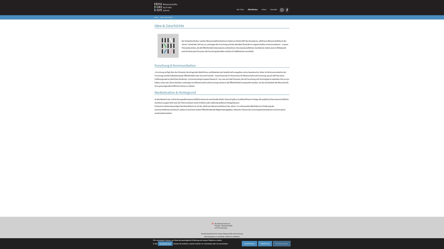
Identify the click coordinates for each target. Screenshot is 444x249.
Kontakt (273, 9)
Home (156, 17)
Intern (264, 9)
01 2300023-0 (235, 237)
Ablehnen (265, 243)
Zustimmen (249, 243)
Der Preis (240, 9)
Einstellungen (165, 243)
